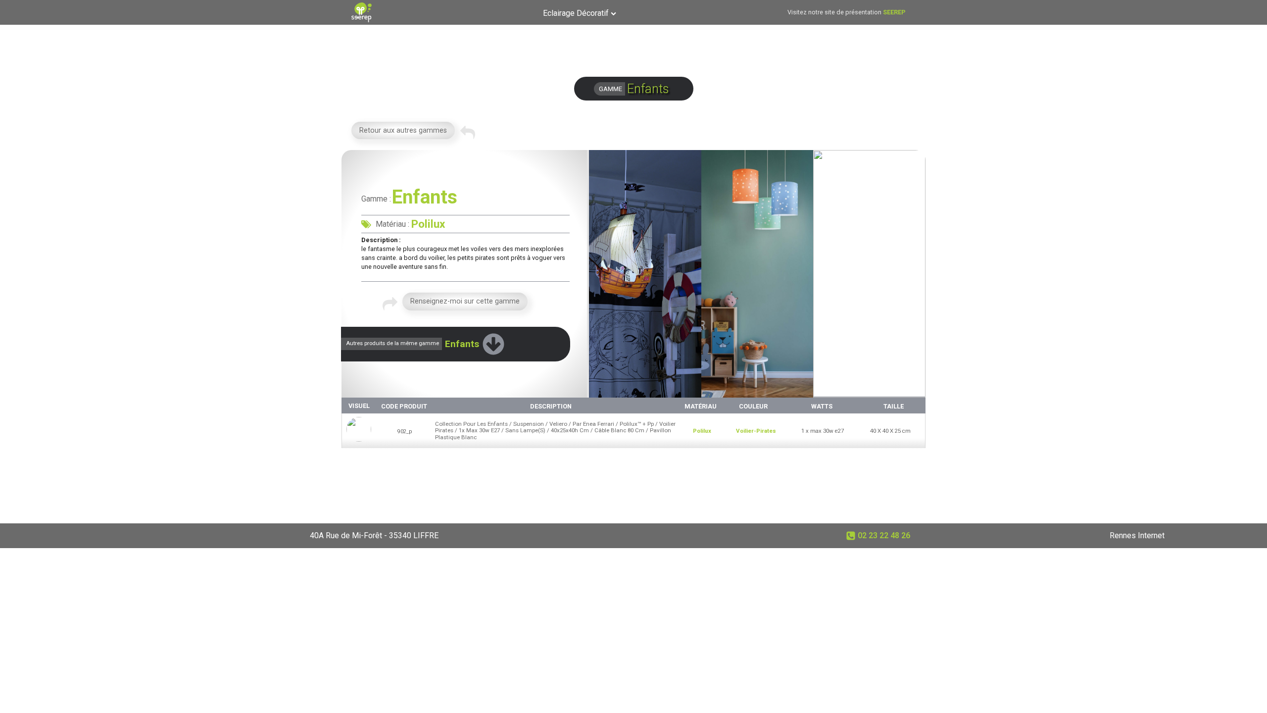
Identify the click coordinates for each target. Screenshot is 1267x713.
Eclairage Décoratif (576, 13)
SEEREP (894, 12)
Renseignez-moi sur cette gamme (465, 301)
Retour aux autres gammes (403, 130)
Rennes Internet (1137, 535)
